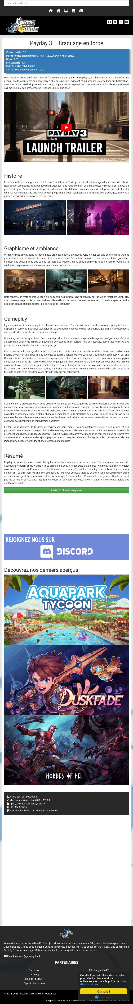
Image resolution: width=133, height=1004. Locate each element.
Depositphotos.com (34, 983)
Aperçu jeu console (20, 803)
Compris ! (103, 991)
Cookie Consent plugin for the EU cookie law (103, 997)
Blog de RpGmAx (34, 978)
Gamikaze (34, 970)
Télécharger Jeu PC (99, 970)
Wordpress (50, 993)
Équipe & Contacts (55, 1000)
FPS (12, 807)
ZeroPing (34, 974)
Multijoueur (21, 807)
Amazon (53, 810)
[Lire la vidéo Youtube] (66, 127)
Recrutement (74, 1000)
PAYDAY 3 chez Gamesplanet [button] (66, 490)
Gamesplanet (38, 810)
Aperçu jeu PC (38, 803)
